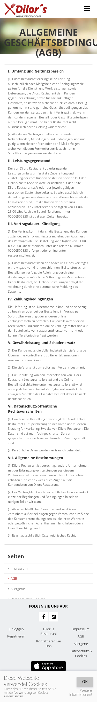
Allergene (17, 588)
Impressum (18, 568)
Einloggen (16, 629)
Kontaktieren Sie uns (48, 643)
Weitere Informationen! (80, 692)
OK (85, 681)
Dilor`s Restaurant (48, 631)
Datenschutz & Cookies (27, 599)
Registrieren (16, 636)
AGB (13, 578)
